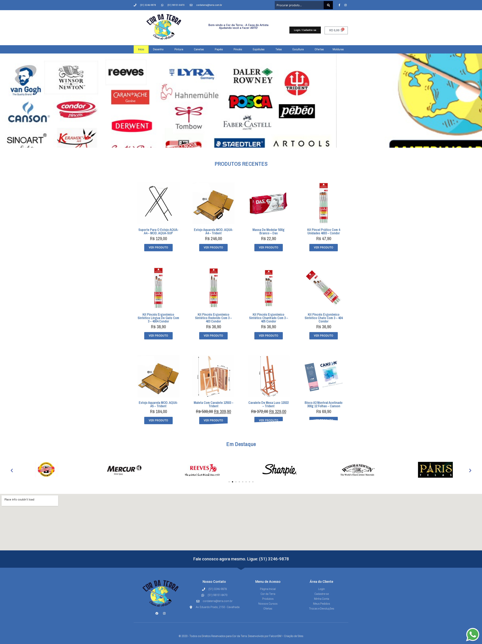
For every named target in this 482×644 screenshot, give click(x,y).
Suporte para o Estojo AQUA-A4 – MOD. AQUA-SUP (158, 231)
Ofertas (319, 49)
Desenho (158, 49)
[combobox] (299, 5)
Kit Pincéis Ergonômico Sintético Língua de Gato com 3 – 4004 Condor (158, 318)
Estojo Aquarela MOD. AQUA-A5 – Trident (158, 404)
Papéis (219, 49)
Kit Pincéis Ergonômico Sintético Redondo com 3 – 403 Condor (213, 318)
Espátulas (259, 49)
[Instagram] (345, 5)
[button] (11, 470)
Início (141, 49)
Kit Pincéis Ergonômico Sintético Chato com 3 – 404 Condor (324, 318)
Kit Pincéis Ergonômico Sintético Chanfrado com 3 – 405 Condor (268, 318)
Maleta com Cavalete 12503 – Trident (213, 404)
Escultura (298, 49)
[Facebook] (157, 613)
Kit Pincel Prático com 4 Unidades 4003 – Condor (323, 231)
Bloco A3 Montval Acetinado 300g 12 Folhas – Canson (323, 404)
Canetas (199, 49)
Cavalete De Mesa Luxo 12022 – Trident (268, 404)
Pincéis (238, 49)
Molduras (338, 49)
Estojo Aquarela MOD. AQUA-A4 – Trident (213, 231)
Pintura (179, 49)
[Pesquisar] (328, 5)
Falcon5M (275, 636)
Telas (278, 49)
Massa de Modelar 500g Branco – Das (268, 231)
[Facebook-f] (339, 5)
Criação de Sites (293, 636)
